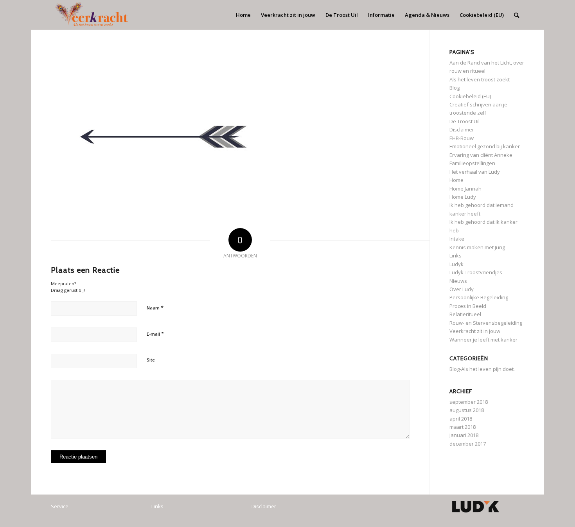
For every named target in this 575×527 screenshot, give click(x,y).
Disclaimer (461, 129)
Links (455, 255)
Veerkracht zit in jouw (474, 331)
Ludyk (456, 264)
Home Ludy (462, 196)
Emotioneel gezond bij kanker (484, 146)
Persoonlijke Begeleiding (478, 297)
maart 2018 (462, 426)
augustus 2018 (466, 410)
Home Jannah (465, 188)
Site (151, 360)
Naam (155, 307)
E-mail (155, 333)
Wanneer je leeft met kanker (483, 339)
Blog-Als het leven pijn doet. (482, 368)
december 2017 (467, 443)
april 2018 (460, 418)
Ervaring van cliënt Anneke (480, 154)
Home (456, 179)
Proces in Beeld (467, 305)
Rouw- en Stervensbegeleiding (485, 322)
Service (59, 506)
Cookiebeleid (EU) (470, 96)
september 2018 (468, 401)
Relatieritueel (465, 314)
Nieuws (458, 280)
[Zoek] (516, 15)
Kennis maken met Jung (477, 247)
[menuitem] (243, 15)
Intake (456, 238)
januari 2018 (463, 435)
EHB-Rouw (461, 138)
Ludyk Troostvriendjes (475, 272)
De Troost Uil (464, 121)
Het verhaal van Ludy (474, 171)
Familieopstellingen (472, 163)
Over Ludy (461, 289)
